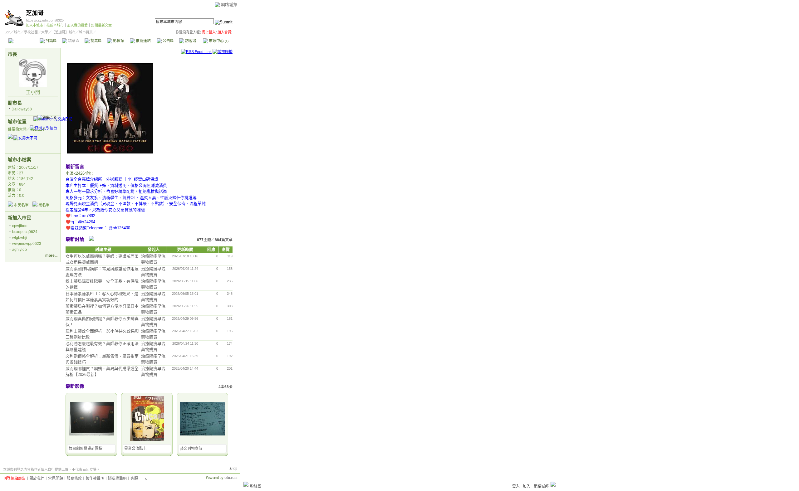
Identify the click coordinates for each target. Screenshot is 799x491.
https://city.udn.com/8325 (45, 20)
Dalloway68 (22, 109)
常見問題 (55, 478)
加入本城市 (34, 25)
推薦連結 (143, 41)
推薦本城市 (55, 25)
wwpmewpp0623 (26, 243)
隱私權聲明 (117, 478)
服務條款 (74, 478)
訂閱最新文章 (101, 25)
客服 (134, 478)
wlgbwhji (19, 238)
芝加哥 (35, 13)
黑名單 (44, 205)
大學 (44, 32)
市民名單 (21, 205)
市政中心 (218, 41)
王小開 (33, 92)
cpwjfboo (19, 226)
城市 (17, 32)
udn (7, 32)
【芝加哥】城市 (63, 32)
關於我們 (36, 478)
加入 (526, 486)
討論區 (51, 41)
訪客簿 (190, 41)
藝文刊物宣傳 (191, 448)
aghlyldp (19, 249)
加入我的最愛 (77, 25)
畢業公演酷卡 (135, 448)
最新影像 (75, 386)
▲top (233, 468)
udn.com (230, 477)
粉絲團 (255, 486)
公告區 (168, 41)
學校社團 (31, 32)
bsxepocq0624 (24, 232)
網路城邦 (229, 4)
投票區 (96, 41)
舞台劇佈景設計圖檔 (85, 448)
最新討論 (75, 239)
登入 (516, 486)
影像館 (118, 41)
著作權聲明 (95, 478)
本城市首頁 (23, 41)
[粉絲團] (245, 484)
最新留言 (75, 166)
